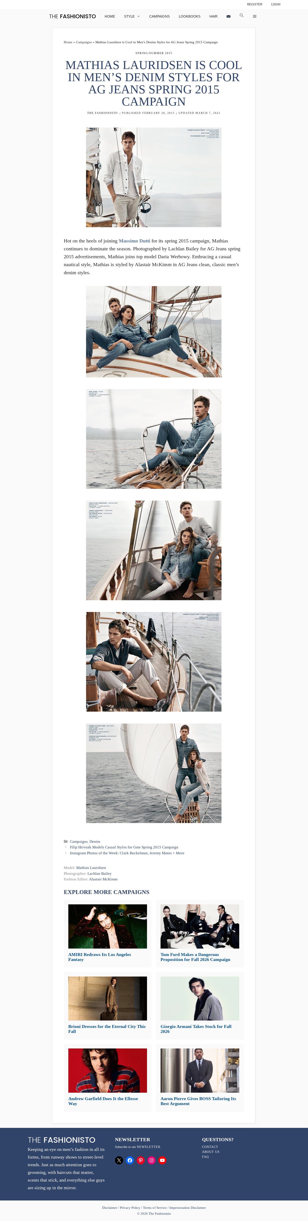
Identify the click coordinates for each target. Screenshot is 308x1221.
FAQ (205, 1157)
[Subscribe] (228, 16)
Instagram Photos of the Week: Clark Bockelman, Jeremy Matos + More (127, 853)
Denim (95, 841)
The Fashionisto (102, 113)
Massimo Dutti (134, 241)
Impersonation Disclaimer (188, 1207)
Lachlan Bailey (99, 873)
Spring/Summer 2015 (154, 53)
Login (275, 4)
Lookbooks (189, 16)
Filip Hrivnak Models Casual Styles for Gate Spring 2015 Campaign (124, 847)
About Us (211, 1152)
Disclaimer (110, 1207)
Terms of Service (155, 1207)
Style (129, 16)
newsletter (148, 1147)
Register (254, 4)
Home (110, 16)
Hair (213, 16)
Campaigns (159, 16)
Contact (210, 1147)
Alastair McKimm (103, 879)
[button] (241, 16)
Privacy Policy (130, 1207)
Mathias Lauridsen (91, 868)
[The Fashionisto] (72, 16)
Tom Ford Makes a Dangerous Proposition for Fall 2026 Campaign (195, 957)
